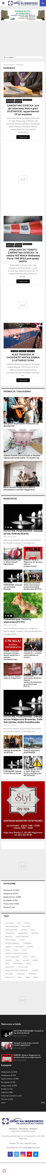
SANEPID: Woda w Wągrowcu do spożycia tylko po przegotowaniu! (33, 563)
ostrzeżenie (27, 943)
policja (7, 950)
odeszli (22, 940)
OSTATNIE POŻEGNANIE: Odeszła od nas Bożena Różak (13, 771)
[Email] (35, 1154)
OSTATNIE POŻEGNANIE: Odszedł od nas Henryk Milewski (13, 586)
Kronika (6, 907)
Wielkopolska (23, 967)
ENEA (19, 923)
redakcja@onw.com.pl (31, 1148)
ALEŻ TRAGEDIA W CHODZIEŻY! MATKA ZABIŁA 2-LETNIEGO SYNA (23, 357)
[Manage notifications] (4, 1171)
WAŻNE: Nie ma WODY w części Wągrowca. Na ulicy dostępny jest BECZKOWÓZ (33, 772)
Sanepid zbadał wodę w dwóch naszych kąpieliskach (12, 562)
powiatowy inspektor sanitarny (16, 953)
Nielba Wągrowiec (22, 936)
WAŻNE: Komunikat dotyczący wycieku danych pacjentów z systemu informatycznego (12, 655)
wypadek (34, 970)
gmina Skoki (26, 926)
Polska (16, 950)
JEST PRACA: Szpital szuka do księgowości (12, 677)
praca (33, 957)
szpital (28, 964)
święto (36, 977)
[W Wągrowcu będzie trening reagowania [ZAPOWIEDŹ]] (33, 741)
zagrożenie (32, 974)
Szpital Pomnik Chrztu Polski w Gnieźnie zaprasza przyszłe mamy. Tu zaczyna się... (22, 456)
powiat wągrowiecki (12, 957)
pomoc (24, 950)
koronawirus (10, 933)
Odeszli (4, 1092)
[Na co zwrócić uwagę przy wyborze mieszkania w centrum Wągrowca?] (23, 474)
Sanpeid (35, 960)
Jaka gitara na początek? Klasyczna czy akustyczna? (21, 424)
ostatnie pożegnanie (12, 943)
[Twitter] (16, 1154)
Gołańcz (24, 930)
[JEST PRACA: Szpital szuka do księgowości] (13, 669)
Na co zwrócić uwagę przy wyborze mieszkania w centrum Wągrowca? (19, 488)
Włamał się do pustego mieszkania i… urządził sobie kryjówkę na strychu (33, 654)
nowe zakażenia (10, 940)
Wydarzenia (18, 102)
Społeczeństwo (27, 100)
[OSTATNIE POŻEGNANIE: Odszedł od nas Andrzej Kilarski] (23, 517)
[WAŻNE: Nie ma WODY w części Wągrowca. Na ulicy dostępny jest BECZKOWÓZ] (33, 762)
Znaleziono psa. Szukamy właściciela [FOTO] (17, 621)
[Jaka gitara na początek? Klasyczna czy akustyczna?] (23, 410)
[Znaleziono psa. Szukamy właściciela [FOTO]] (23, 605)
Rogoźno (26, 960)
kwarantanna (23, 933)
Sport (3, 1103)
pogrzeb (30, 947)
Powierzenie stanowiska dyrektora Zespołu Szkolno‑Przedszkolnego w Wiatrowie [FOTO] (33, 681)
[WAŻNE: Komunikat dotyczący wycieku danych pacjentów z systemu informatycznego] (13, 644)
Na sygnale (19, 100)
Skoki (7, 964)
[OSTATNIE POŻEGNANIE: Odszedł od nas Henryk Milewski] (13, 576)
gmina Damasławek (11, 926)
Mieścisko (34, 933)
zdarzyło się (9, 977)
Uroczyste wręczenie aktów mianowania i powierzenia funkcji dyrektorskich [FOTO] (32, 586)
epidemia (27, 923)
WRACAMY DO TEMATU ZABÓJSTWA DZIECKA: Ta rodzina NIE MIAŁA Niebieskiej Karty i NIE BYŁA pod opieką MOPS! (23, 255)
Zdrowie (4, 1099)
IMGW (32, 930)
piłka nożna (19, 947)
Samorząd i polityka (8, 1096)
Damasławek (9, 923)
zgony (19, 977)
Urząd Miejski (9, 967)
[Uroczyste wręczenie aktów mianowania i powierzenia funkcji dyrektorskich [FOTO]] (33, 576)
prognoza (8, 960)
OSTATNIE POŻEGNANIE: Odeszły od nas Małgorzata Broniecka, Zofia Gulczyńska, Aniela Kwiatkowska (23, 719)
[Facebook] (10, 1154)
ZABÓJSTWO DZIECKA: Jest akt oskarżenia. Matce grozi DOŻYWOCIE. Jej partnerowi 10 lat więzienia (23, 110)
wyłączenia (9, 974)
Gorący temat (10, 100)
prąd (17, 960)
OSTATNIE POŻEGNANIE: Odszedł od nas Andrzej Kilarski (23, 532)
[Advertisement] (23, 40)
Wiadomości (10, 102)
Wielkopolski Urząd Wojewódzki (16, 970)
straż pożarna (18, 964)
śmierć (27, 977)
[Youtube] (29, 1154)
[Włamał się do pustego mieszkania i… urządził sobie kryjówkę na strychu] (33, 644)
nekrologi (8, 936)
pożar (25, 957)
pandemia (8, 947)
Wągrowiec (21, 974)
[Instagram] (23, 1154)
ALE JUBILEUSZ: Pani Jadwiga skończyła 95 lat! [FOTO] (12, 750)
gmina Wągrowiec (11, 930)
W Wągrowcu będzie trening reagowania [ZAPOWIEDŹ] (32, 750)
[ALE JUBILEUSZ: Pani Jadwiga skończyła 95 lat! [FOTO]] (13, 741)
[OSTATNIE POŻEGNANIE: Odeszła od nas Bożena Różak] (13, 762)
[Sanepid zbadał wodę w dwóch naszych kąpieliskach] (13, 553)
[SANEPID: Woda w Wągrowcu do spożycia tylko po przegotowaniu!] (33, 553)
